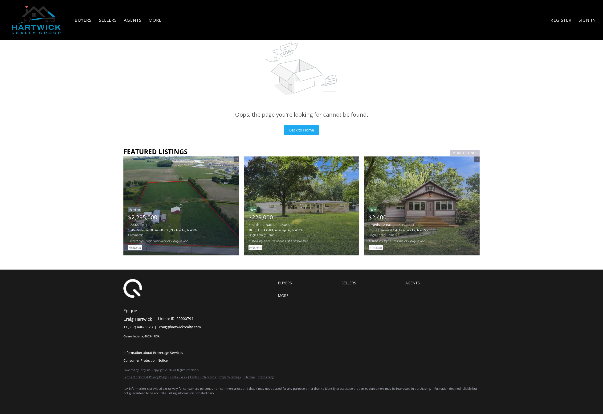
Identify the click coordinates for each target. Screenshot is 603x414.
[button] (36, 20)
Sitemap (249, 377)
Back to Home (301, 130)
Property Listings (230, 377)
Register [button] (560, 20)
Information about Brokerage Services (153, 352)
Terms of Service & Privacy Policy (145, 377)
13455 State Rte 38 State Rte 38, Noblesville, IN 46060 (163, 230)
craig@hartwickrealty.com (180, 326)
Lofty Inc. (145, 370)
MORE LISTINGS (464, 153)
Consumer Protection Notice (145, 360)
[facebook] (129, 401)
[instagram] (170, 401)
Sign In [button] (587, 20)
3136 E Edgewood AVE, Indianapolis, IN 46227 (398, 230)
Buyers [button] (83, 20)
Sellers (108, 20)
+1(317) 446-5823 (138, 326)
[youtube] (183, 401)
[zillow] (156, 401)
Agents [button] (133, 20)
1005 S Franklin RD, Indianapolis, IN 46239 (276, 230)
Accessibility (266, 377)
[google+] (197, 401)
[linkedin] (142, 401)
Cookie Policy (178, 377)
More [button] (155, 20)
